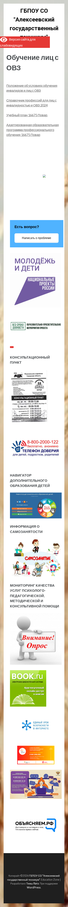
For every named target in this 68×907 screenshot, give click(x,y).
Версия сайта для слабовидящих (18, 42)
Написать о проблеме (36, 238)
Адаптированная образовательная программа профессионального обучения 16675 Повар (32, 130)
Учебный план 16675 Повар (27, 115)
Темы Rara (32, 883)
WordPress (34, 887)
